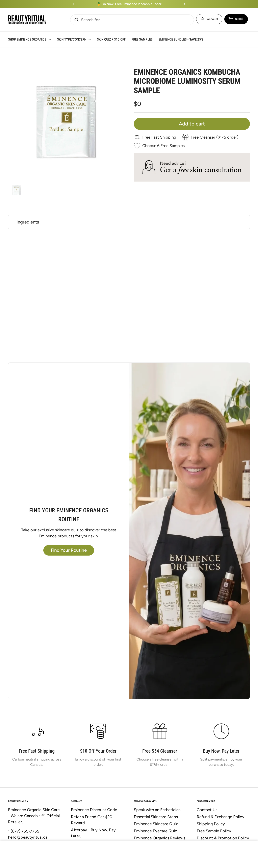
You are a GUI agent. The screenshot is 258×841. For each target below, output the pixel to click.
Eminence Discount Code (94, 809)
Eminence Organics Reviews (159, 838)
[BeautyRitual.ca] (27, 19)
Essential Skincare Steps (156, 816)
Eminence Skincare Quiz (156, 823)
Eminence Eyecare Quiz (155, 830)
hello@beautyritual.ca (27, 837)
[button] (236, 19)
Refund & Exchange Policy (220, 816)
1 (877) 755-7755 (23, 831)
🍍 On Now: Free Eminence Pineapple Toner (129, 4)
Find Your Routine (69, 550)
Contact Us (207, 809)
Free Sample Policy (214, 830)
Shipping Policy (211, 823)
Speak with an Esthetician (157, 809)
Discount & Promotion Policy (223, 838)
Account (212, 19)
